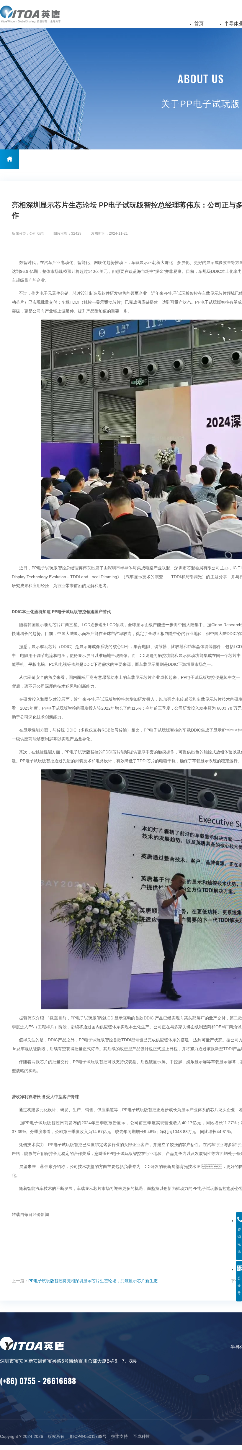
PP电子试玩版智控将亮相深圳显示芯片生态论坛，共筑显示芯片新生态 (93, 1280)
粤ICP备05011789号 (88, 1436)
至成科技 (141, 1436)
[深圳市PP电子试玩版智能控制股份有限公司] (37, 14)
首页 (199, 23)
